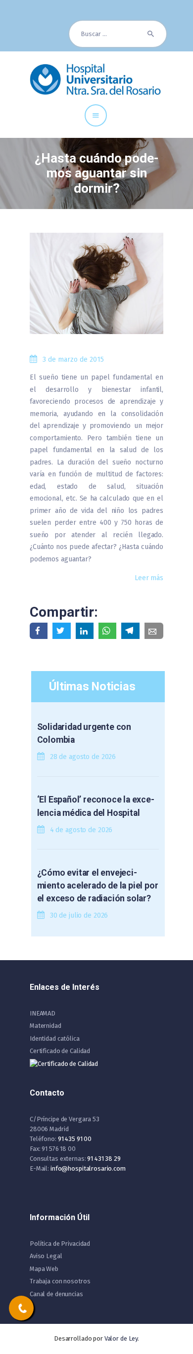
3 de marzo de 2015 (73, 359)
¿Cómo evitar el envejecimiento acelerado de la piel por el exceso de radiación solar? (97, 886)
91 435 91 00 (75, 1138)
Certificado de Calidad (60, 1051)
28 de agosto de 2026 (83, 757)
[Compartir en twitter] (61, 631)
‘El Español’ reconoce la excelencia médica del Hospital (95, 806)
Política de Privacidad (60, 1243)
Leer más (149, 578)
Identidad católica (55, 1038)
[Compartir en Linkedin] (85, 631)
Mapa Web (44, 1268)
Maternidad (45, 1025)
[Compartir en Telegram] (130, 631)
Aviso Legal (46, 1256)
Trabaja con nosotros (60, 1281)
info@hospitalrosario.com (88, 1168)
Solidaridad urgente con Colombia (84, 733)
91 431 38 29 (103, 1158)
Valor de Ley (121, 1338)
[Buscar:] (117, 34)
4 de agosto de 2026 (81, 830)
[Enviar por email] (154, 631)
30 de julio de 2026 (79, 915)
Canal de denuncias (56, 1294)
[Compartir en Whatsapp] (107, 631)
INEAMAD (42, 1013)
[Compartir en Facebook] (39, 631)
